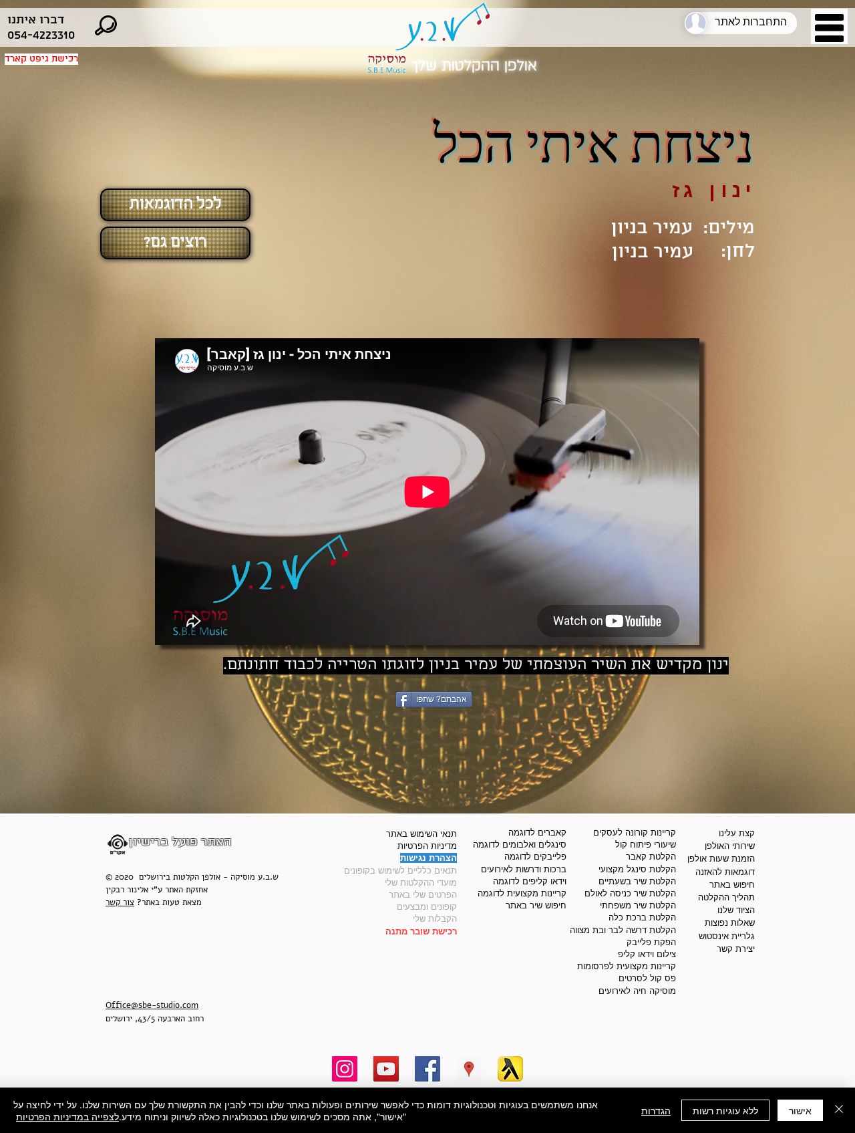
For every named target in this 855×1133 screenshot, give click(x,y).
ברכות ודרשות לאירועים (523, 869)
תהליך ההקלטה (726, 897)
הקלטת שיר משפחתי (638, 905)
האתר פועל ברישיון (180, 842)
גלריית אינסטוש (727, 936)
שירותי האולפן (730, 846)
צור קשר (120, 902)
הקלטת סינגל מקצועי (637, 869)
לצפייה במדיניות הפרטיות (67, 1116)
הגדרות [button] (656, 1110)
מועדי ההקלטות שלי (421, 883)
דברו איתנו (35, 19)
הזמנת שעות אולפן (721, 859)
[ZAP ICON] (510, 1069)
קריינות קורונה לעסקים (634, 833)
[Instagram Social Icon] (344, 1069)
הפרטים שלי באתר (423, 895)
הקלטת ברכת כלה (642, 917)
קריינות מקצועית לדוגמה (522, 893)
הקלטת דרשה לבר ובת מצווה (623, 930)
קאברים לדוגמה (537, 833)
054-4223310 (41, 35)
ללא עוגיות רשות (725, 1110)
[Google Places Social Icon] (469, 1069)
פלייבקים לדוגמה (535, 857)
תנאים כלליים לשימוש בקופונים (400, 871)
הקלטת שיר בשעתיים (637, 881)
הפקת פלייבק (651, 942)
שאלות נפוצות (730, 923)
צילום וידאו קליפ (647, 954)
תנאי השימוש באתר (421, 834)
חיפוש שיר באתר (536, 905)
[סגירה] (839, 1110)
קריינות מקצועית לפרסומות (626, 966)
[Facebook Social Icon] (427, 1069)
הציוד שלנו (736, 910)
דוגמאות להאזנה (725, 872)
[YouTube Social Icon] (386, 1069)
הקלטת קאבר (651, 857)
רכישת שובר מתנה (421, 931)
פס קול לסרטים (647, 978)
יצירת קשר (736, 949)
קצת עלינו (737, 833)
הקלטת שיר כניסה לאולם (630, 893)
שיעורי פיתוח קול (645, 845)
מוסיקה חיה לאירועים (637, 991)
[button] (829, 28)
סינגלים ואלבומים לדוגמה (519, 845)
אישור (800, 1110)
